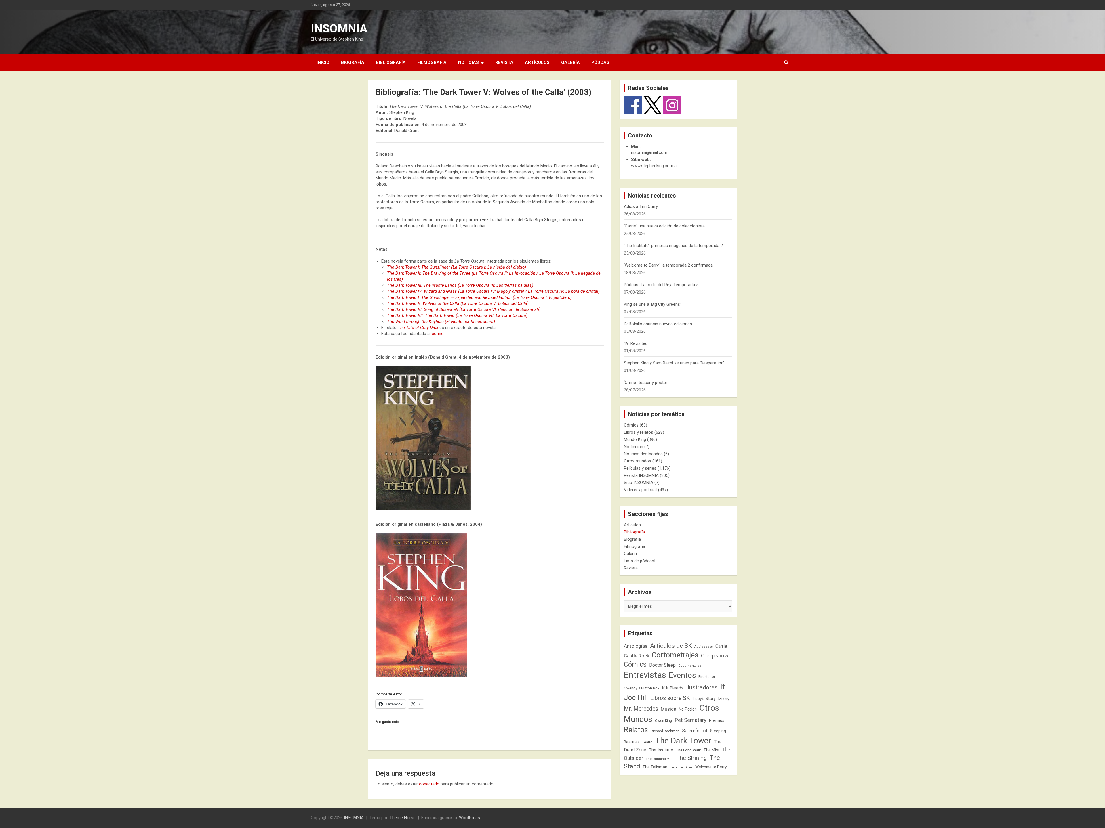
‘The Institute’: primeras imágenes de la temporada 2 (673, 245)
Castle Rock (636, 656)
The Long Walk (688, 750)
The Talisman (655, 767)
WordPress (469, 817)
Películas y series (640, 468)
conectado (429, 784)
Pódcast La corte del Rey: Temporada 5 (661, 284)
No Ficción (688, 709)
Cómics (631, 425)
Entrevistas (645, 675)
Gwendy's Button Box (641, 688)
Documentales (689, 666)
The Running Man (660, 759)
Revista (504, 62)
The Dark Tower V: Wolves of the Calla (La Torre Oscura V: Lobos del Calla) (458, 303)
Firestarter (706, 676)
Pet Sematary (690, 720)
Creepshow (714, 655)
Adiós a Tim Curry (641, 206)
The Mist (711, 750)
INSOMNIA (339, 28)
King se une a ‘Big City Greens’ (652, 304)
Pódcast (601, 62)
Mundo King (635, 439)
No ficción (633, 446)
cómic (437, 333)
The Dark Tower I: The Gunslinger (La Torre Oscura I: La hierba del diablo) (456, 267)
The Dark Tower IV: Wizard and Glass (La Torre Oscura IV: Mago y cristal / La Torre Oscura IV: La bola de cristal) (493, 291)
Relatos (636, 729)
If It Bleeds (672, 688)
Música (668, 709)
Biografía (352, 62)
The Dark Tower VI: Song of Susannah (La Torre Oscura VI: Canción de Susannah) (463, 309)
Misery (723, 699)
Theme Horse (403, 817)
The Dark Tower (683, 740)
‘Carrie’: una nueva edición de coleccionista (664, 226)
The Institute (661, 750)
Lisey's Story (704, 698)
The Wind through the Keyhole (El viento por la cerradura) (441, 321)
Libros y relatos (638, 432)
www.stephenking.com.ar (654, 165)
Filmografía (432, 62)
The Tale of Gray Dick (418, 327)
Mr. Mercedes (641, 708)
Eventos (682, 675)
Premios (716, 720)
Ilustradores (702, 687)
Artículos (537, 62)
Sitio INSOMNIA (638, 482)
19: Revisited (635, 343)
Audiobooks (703, 647)
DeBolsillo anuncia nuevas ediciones (658, 323)
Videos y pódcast (640, 489)
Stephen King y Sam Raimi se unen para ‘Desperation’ (674, 363)
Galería (570, 62)
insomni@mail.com (649, 152)
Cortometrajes (675, 655)
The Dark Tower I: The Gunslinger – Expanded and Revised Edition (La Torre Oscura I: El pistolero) (479, 297)
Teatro (647, 742)
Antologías (635, 646)
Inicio (323, 62)
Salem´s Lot (695, 730)
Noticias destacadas (643, 453)
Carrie (721, 646)
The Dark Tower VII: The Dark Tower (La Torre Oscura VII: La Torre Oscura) (457, 315)
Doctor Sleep (662, 665)
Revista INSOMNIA (641, 475)
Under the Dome (681, 767)
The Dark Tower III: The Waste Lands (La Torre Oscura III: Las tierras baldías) (460, 285)
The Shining (691, 757)
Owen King (663, 721)
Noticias (468, 62)
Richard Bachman (665, 731)
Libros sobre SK (670, 698)
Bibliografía (391, 62)
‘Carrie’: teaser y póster (645, 382)
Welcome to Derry (711, 767)
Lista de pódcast (640, 560)
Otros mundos (637, 461)
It (722, 686)
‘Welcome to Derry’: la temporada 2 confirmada (668, 265)
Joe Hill (636, 697)
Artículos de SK (671, 645)
